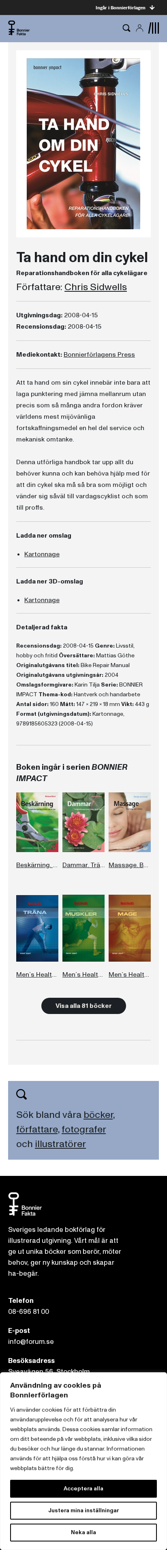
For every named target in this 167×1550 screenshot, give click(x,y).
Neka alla (83, 1532)
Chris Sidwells (95, 287)
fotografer (84, 1129)
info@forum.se (31, 1341)
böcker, (99, 1115)
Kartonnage (42, 554)
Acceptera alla (83, 1488)
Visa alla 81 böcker (84, 1005)
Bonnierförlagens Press (99, 354)
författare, (38, 1129)
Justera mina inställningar (83, 1510)
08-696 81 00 (28, 1311)
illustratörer (60, 1144)
